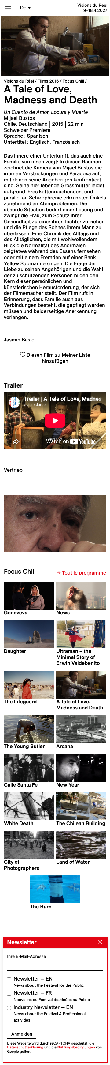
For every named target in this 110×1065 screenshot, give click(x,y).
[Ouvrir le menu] (8, 8)
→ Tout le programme (81, 573)
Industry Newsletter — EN (50, 1013)
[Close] (98, 942)
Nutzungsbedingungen (76, 1047)
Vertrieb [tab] (13, 470)
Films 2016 (48, 81)
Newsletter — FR (52, 996)
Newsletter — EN (49, 982)
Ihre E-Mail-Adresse (26, 956)
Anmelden (21, 1034)
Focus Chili (73, 81)
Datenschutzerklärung (25, 1047)
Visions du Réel (19, 81)
